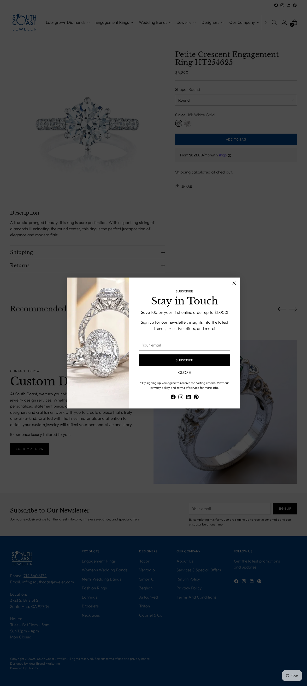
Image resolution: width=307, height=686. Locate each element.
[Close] (234, 283)
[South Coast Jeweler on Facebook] (173, 398)
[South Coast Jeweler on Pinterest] (196, 398)
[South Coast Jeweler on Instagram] (181, 398)
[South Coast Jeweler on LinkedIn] (188, 398)
